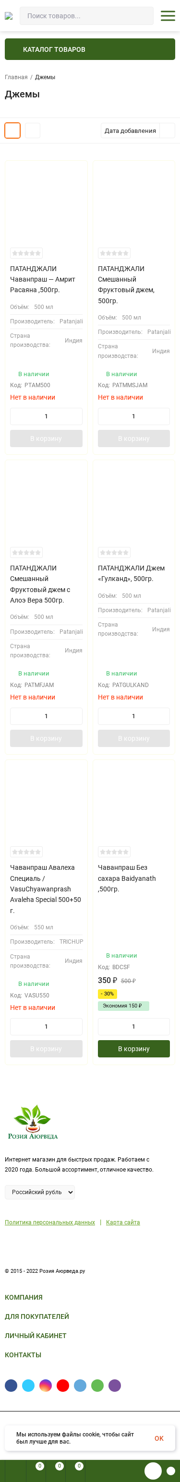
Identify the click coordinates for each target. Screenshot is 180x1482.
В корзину (46, 438)
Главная (16, 77)
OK (159, 1438)
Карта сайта (123, 1222)
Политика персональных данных (50, 1222)
